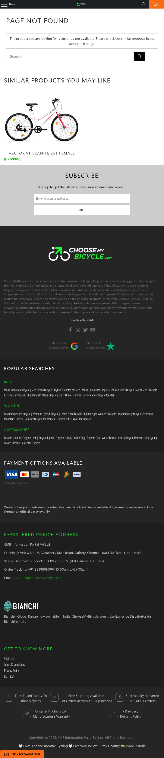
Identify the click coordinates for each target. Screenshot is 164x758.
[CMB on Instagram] (78, 330)
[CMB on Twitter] (85, 330)
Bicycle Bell (93, 437)
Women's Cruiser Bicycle (17, 413)
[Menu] (2, 4)
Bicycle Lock (30, 437)
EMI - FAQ (9, 676)
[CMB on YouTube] (93, 330)
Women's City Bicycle (129, 413)
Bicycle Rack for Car (136, 437)
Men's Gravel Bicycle (70, 395)
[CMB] (82, 4)
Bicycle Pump (63, 437)
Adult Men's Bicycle (146, 389)
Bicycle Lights (46, 437)
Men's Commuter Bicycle (95, 389)
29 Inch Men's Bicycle (122, 389)
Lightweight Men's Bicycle (42, 395)
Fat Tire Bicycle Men (15, 395)
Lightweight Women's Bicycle (100, 413)
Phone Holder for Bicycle (26, 442)
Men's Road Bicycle (41, 389)
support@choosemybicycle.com (38, 578)
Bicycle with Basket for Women (74, 419)
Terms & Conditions (14, 664)
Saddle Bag (79, 437)
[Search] (144, 4)
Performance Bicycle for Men (98, 395)
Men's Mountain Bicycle (16, 389)
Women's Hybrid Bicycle (45, 413)
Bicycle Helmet (12, 437)
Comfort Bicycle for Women (40, 419)
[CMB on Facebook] (70, 330)
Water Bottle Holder (112, 437)
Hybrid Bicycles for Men (67, 389)
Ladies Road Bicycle (71, 413)
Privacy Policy (11, 670)
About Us (9, 658)
